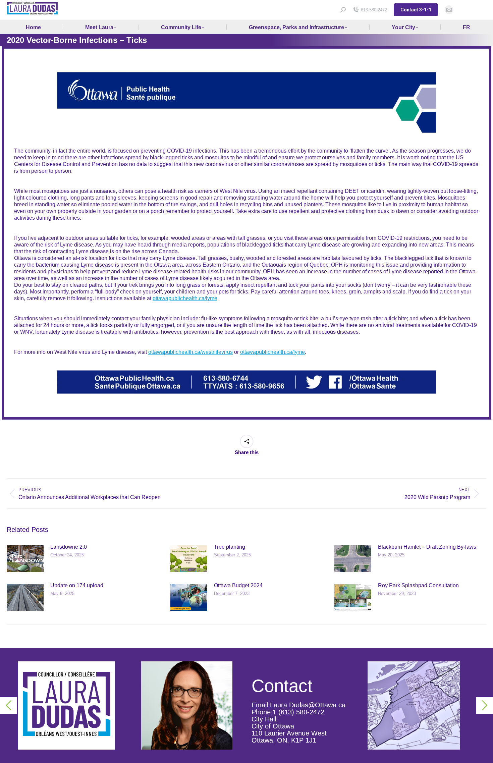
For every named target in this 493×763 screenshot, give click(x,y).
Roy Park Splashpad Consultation (418, 585)
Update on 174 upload (76, 585)
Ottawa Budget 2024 (238, 585)
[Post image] (25, 558)
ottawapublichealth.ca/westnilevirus (190, 352)
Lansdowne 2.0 (68, 547)
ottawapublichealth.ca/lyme (185, 298)
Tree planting (229, 547)
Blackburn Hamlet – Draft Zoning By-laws (427, 547)
